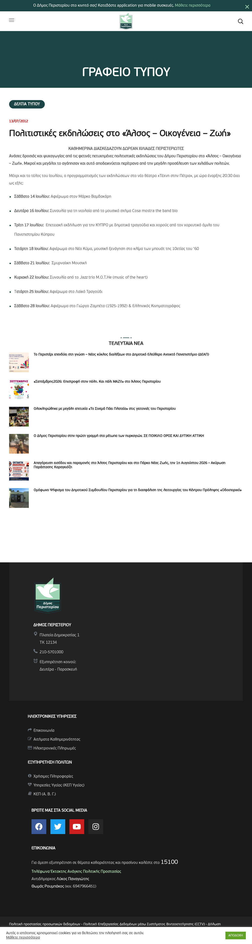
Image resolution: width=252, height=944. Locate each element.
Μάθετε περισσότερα (192, 6)
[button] (240, 21)
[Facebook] (39, 826)
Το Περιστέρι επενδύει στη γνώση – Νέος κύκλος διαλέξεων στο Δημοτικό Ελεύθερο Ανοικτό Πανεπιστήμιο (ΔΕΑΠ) (121, 354)
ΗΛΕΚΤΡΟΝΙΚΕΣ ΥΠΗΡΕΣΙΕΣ (52, 717)
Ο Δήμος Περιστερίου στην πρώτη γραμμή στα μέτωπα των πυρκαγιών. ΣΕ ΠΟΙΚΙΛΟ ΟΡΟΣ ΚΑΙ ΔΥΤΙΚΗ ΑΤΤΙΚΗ (119, 436)
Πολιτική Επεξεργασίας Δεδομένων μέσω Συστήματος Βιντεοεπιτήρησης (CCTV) (144, 924)
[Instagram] (95, 826)
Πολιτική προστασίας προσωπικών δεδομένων (44, 924)
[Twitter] (57, 826)
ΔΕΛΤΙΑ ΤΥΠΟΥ (27, 104)
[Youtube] (76, 826)
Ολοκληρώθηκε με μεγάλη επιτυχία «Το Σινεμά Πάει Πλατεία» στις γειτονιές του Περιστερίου (105, 409)
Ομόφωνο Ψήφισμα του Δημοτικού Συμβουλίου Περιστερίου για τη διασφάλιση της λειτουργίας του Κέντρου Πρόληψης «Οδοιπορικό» (138, 490)
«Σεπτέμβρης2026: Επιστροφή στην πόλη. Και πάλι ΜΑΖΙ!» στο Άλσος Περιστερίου (97, 382)
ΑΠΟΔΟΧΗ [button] (235, 935)
